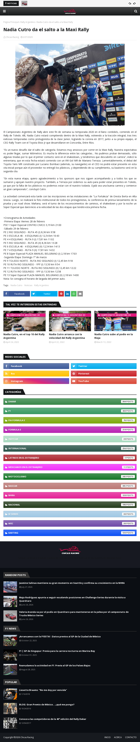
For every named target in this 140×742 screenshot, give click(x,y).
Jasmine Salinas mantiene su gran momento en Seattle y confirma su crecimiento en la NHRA (72, 582)
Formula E (67, 429)
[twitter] (104, 366)
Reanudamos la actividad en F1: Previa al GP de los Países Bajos (54, 665)
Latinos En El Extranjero (67, 457)
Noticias (28, 285)
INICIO (107, 737)
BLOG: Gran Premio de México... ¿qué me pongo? (46, 704)
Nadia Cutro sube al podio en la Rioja (113, 336)
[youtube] (104, 381)
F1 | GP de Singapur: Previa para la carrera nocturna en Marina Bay (57, 650)
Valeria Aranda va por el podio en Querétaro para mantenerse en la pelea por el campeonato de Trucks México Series (74, 613)
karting (67, 532)
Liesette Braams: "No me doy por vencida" (43, 690)
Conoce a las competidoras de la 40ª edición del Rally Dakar (52, 719)
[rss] (36, 373)
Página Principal (11, 22)
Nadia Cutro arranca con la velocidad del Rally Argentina (67, 336)
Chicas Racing (12, 37)
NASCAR (67, 485)
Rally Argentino (27, 22)
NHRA (67, 495)
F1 (67, 410)
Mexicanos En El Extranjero (67, 467)
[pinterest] (104, 373)
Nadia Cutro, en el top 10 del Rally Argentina (24, 336)
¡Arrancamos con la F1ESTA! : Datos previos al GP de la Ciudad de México (60, 636)
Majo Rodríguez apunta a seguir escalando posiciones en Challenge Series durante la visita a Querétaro (72, 599)
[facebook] (36, 366)
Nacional (67, 504)
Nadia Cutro (16, 285)
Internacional (67, 448)
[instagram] (36, 381)
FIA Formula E (67, 420)
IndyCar (67, 439)
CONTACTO (131, 737)
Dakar (67, 401)
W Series (67, 514)
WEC (67, 523)
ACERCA (118, 737)
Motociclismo (67, 476)
